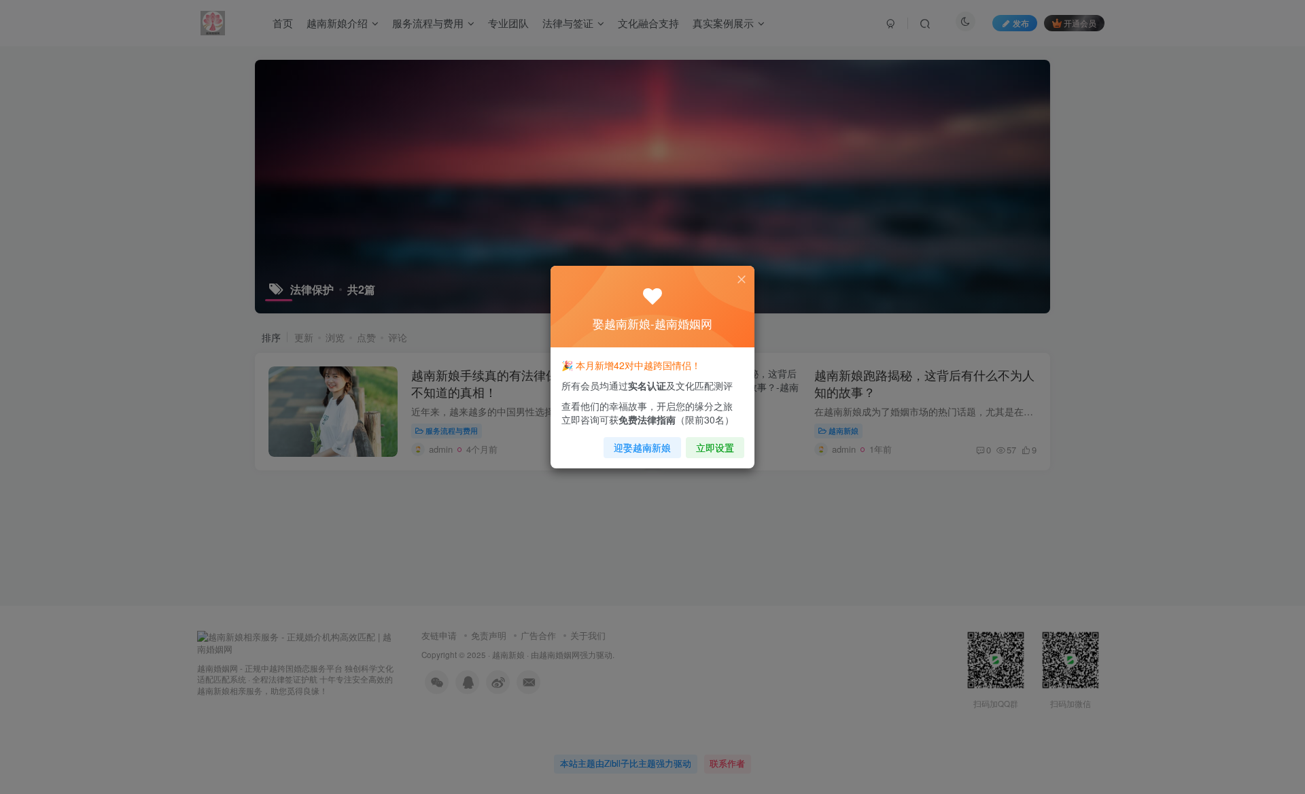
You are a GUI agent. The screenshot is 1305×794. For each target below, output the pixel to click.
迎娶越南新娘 (642, 447)
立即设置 (715, 447)
